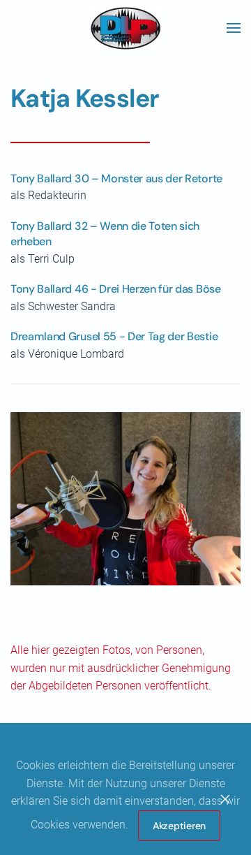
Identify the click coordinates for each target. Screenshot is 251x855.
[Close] (225, 799)
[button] (234, 28)
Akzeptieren (179, 825)
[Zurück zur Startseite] (125, 28)
